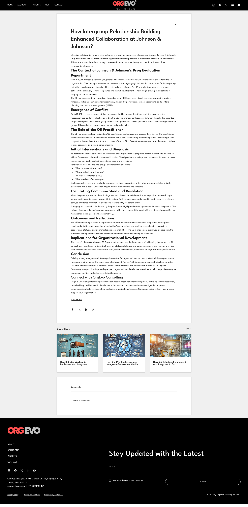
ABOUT (10, 445)
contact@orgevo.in (16, 486)
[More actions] (175, 24)
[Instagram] (213, 5)
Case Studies (76, 300)
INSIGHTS (12, 456)
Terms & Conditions (32, 495)
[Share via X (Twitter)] (79, 309)
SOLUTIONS (13, 450)
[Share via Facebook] (72, 309)
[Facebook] (220, 5)
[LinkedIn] (232, 5)
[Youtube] (239, 5)
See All (188, 329)
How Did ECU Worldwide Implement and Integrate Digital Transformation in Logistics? (73, 363)
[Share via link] (93, 309)
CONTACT (12, 462)
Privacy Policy (12, 495)
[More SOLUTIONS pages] (28, 5)
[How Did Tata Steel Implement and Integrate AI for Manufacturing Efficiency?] (170, 345)
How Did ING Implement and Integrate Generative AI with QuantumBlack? (122, 363)
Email (112, 467)
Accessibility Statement (53, 495)
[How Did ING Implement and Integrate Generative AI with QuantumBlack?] (124, 345)
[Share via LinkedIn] (86, 309)
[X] (226, 5)
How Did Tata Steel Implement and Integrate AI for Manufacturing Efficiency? (169, 363)
